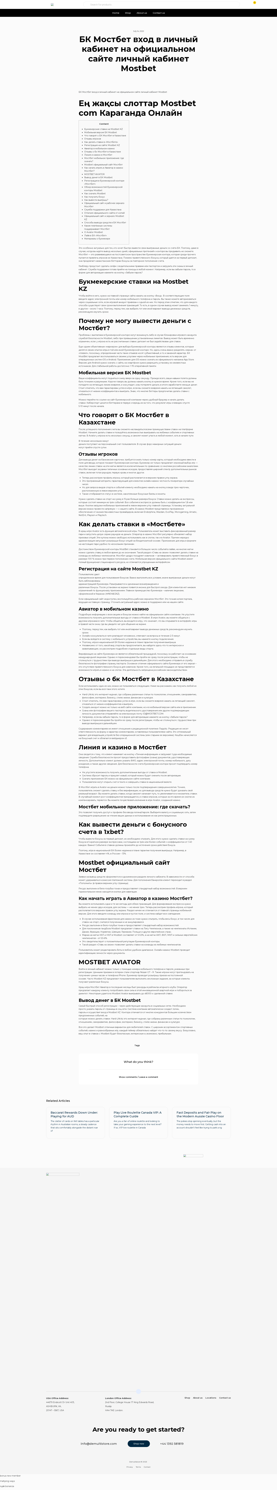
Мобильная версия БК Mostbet (100, 132)
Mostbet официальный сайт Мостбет (103, 164)
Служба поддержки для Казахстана (102, 209)
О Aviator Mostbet (93, 232)
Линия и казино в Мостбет (98, 155)
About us (142, 13)
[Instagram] (223, 1177)
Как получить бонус (94, 197)
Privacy (130, 1467)
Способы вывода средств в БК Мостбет (105, 222)
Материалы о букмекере (97, 238)
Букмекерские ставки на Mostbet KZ (103, 129)
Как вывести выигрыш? (96, 200)
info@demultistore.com (99, 1443)
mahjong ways (7, 1481)
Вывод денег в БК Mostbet (98, 177)
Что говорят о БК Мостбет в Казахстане (105, 135)
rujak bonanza (7, 1486)
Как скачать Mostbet (95, 193)
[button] (10, 4)
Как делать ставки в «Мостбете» (101, 142)
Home (115, 13)
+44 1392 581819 (172, 1443)
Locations (210, 1398)
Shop (128, 13)
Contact (147, 1467)
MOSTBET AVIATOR (94, 174)
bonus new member (10, 1475)
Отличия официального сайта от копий (104, 213)
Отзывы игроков (92, 138)
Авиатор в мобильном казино (99, 148)
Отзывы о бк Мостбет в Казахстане (102, 151)
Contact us (159, 13)
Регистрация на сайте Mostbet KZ (102, 145)
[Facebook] (229, 1177)
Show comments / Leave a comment (138, 1077)
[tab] (138, 1075)
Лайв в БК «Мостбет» (95, 235)
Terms (138, 1467)
